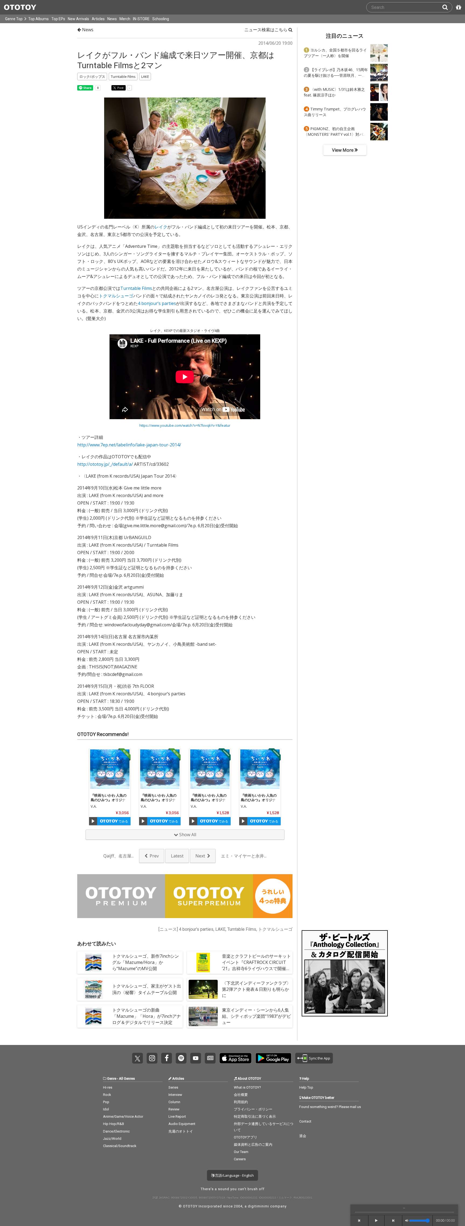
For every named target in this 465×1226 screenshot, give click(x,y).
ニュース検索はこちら (266, 30)
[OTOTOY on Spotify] (181, 1058)
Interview (175, 1095)
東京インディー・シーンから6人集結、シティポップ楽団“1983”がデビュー (256, 1016)
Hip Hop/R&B (113, 1124)
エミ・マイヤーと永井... (243, 856)
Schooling (160, 19)
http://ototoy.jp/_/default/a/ (105, 464)
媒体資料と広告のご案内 (253, 1144)
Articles (98, 19)
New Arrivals (78, 19)
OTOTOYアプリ (245, 1137)
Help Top (306, 1087)
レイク (160, 227)
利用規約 (241, 1102)
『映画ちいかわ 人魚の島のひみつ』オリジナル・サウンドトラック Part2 (110, 802)
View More (343, 150)
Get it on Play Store (273, 1058)
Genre (111, 1078)
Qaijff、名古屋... (118, 856)
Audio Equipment (181, 1124)
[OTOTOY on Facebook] (166, 1058)
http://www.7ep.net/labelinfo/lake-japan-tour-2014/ (129, 445)
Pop (106, 1102)
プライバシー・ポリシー (253, 1109)
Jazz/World (112, 1139)
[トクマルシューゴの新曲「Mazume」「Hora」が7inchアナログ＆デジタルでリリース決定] (93, 1016)
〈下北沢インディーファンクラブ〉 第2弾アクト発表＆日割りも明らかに (256, 989)
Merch (124, 19)
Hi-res (107, 1087)
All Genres (127, 1078)
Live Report (177, 1116)
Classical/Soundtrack (119, 1146)
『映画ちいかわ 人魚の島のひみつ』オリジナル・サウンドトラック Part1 (160, 802)
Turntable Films (136, 288)
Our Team (241, 1152)
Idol (106, 1109)
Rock (107, 1095)
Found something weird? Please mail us (330, 1107)
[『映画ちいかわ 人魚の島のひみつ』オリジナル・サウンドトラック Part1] (160, 769)
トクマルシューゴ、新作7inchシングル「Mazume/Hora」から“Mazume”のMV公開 (145, 962)
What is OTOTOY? (247, 1087)
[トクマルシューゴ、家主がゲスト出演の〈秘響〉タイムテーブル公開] (93, 989)
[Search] (447, 7)
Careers (240, 1159)
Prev (154, 856)
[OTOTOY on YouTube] (195, 1058)
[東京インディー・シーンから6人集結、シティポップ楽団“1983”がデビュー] (203, 1016)
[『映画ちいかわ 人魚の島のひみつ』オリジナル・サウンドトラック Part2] (110, 769)
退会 (302, 1136)
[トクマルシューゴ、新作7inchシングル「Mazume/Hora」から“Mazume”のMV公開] (93, 962)
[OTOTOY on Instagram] (152, 1058)
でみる (123, 821)
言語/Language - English (234, 1175)
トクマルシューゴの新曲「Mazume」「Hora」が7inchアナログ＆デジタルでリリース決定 (146, 1016)
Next (200, 856)
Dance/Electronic (116, 1131)
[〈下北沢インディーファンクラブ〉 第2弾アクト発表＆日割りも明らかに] (203, 989)
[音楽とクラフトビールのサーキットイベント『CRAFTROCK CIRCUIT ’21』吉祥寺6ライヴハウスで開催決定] (203, 962)
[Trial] (93, 821)
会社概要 (241, 1095)
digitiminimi (258, 1206)
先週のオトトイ (180, 1131)
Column (174, 1102)
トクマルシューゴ (116, 296)
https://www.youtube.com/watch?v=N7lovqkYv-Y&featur (184, 425)
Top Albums (38, 19)
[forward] (394, 1220)
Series (173, 1087)
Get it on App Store (235, 1058)
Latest (177, 856)
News (112, 19)
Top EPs (58, 19)
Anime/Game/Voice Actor (123, 1116)
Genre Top (14, 19)
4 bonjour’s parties (157, 303)
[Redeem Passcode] (458, 7)
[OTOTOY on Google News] (210, 1058)
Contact (305, 1121)
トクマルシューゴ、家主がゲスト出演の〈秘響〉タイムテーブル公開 (146, 989)
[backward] (359, 1220)
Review (173, 1109)
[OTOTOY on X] (137, 1058)
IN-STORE (141, 19)
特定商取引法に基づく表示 (255, 1116)
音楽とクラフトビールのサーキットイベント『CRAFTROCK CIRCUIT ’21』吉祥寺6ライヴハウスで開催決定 (256, 965)
